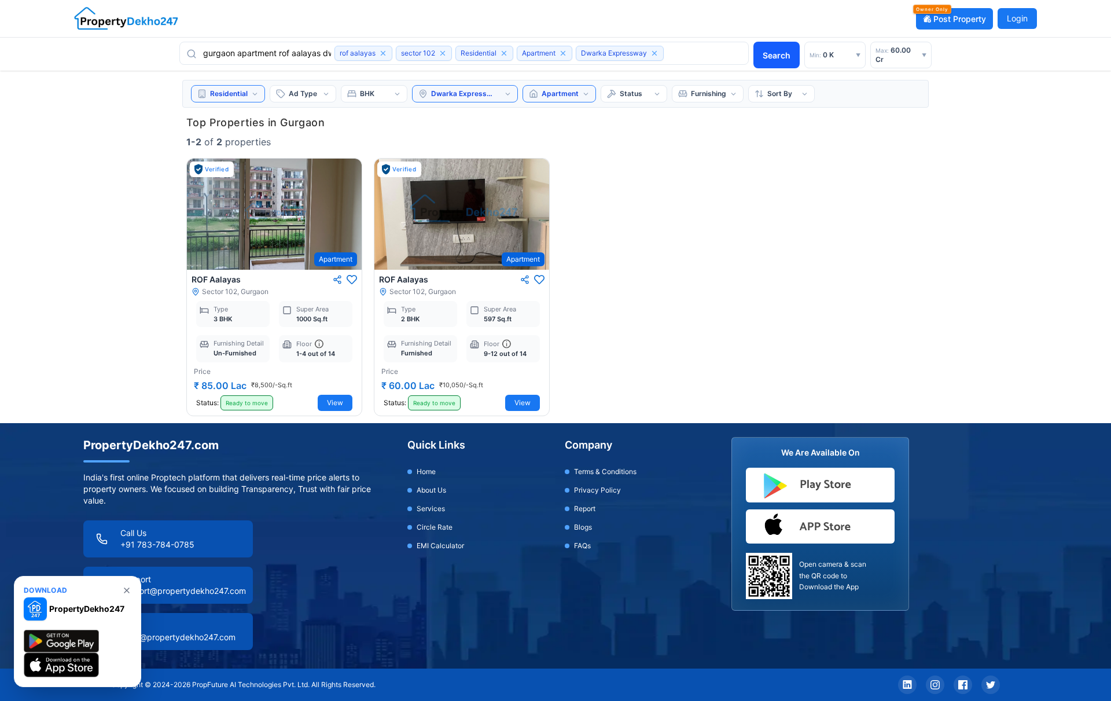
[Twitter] (990, 685)
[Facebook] (963, 685)
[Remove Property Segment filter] (504, 53)
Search (776, 55)
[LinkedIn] (907, 685)
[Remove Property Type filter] (563, 53)
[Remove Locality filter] (654, 53)
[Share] (337, 279)
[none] (127, 590)
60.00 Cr (900, 55)
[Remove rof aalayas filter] (383, 53)
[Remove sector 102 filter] (443, 53)
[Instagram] (935, 685)
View (335, 402)
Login (1017, 18)
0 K (835, 54)
